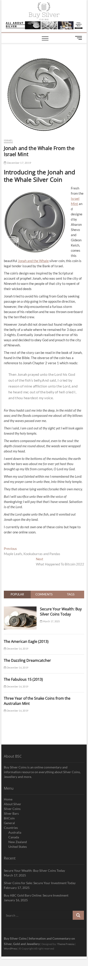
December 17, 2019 (18, 162)
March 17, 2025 (51, 621)
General (9, 823)
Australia (14, 832)
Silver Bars (11, 813)
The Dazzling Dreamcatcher (27, 660)
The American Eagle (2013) (26, 641)
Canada (13, 837)
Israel (8, 140)
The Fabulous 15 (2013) (23, 679)
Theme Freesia (65, 944)
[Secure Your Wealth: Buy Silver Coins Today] (20, 609)
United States (17, 846)
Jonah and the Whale (33, 261)
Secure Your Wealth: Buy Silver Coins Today (61, 611)
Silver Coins (12, 809)
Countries (11, 828)
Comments (44, 594)
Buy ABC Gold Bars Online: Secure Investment (36, 895)
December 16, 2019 (17, 648)
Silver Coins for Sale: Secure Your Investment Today (40, 883)
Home (8, 799)
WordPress (10, 948)
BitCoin (9, 818)
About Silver (12, 804)
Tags (70, 594)
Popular (17, 594)
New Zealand (17, 842)
